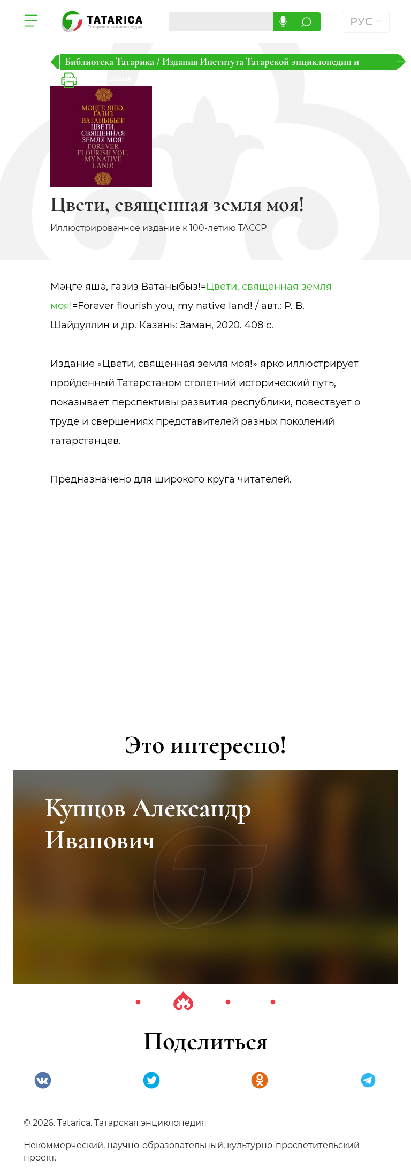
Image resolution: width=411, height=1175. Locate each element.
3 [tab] (228, 1002)
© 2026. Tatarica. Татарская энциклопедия (115, 1123)
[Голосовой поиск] (282, 21)
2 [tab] (183, 1002)
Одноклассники (259, 1080)
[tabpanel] (205, 877)
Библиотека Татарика (110, 61)
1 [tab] (138, 1002)
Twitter (151, 1080)
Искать (306, 21)
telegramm (368, 1080)
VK (42, 1080)
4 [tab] (273, 1002)
